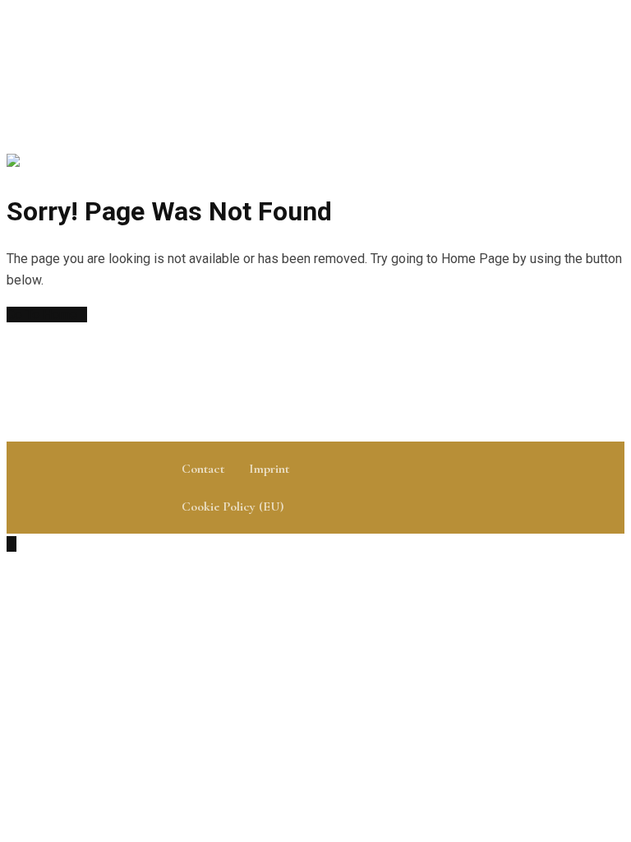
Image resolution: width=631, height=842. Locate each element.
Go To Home (42, 314)
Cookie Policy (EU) (232, 506)
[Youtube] (519, 488)
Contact (203, 468)
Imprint (269, 468)
